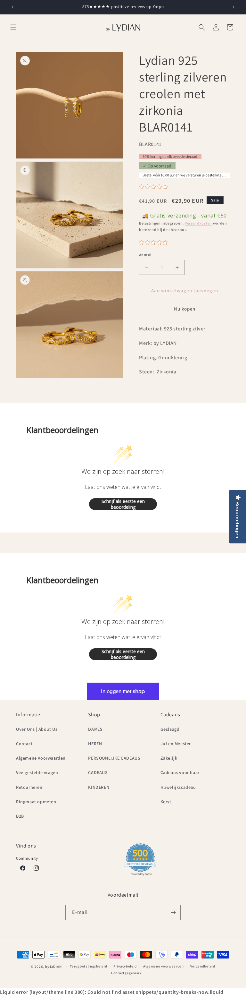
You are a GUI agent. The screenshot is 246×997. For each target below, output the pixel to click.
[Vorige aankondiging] (12, 7)
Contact (24, 743)
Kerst (165, 802)
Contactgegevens (126, 973)
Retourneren (29, 787)
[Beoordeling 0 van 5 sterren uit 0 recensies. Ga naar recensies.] (155, 187)
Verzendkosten (198, 223)
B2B (20, 816)
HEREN (95, 743)
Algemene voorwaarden (163, 966)
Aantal (145, 255)
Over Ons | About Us (36, 729)
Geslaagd (170, 729)
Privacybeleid (125, 966)
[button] (13, 27)
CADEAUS (98, 772)
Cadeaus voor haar (180, 772)
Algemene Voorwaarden (41, 758)
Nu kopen (184, 309)
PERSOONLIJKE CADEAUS (114, 758)
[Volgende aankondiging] (233, 7)
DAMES (95, 729)
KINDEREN (98, 787)
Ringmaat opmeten (36, 802)
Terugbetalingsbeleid (88, 966)
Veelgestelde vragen (37, 772)
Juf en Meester (175, 743)
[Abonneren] (173, 912)
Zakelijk (168, 758)
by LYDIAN (53, 966)
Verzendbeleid (202, 966)
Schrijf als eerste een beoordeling (123, 504)
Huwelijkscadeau (178, 787)
